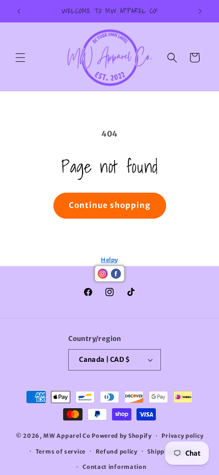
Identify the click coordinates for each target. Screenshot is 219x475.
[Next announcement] (200, 11)
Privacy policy (182, 435)
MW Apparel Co (66, 435)
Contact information (114, 466)
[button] (20, 57)
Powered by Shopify (122, 435)
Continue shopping (110, 205)
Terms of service (61, 451)
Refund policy (117, 451)
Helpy (109, 259)
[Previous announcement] (19, 11)
